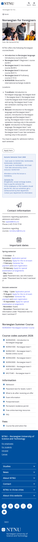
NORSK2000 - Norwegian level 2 (18, 358)
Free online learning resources (18, 410)
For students (7, 447)
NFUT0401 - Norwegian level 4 (18, 373)
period (23, 258)
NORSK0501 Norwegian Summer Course (18, 328)
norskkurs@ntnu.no (17, 231)
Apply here (8, 150)
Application (16, 258)
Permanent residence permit (17, 406)
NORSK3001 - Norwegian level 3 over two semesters (18, 367)
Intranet (5, 451)
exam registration (20, 266)
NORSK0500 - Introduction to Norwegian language (17, 341)
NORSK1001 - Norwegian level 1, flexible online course (19, 352)
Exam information (13, 397)
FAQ (7, 414)
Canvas (4, 454)
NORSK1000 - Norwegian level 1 (18, 347)
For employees (7, 444)
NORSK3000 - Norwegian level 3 (18, 362)
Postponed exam (12, 402)
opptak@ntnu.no (12, 222)
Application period (22, 291)
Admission (10, 384)
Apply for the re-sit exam (22, 261)
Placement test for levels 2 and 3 (18, 389)
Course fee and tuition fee (16, 426)
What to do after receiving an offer (19, 393)
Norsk (6, 14)
